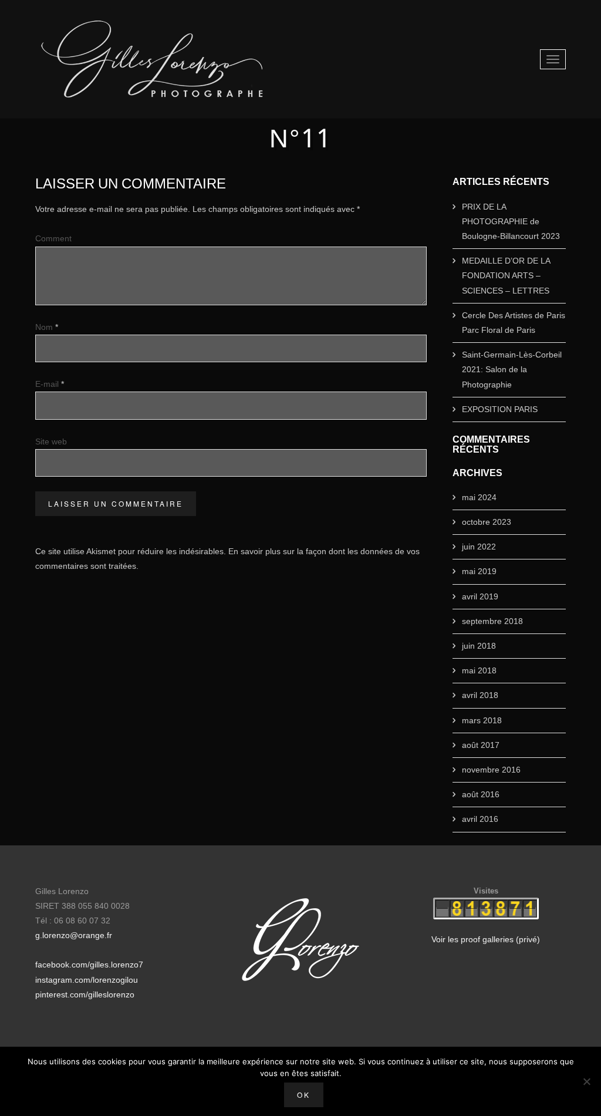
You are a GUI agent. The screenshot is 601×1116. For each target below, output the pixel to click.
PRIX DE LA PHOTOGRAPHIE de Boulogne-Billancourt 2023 (511, 221)
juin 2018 (479, 645)
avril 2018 (480, 695)
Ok (303, 1095)
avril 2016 (480, 819)
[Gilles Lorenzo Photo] (152, 59)
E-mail (49, 384)
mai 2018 (479, 670)
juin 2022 (479, 546)
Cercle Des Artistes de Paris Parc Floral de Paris (513, 323)
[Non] (586, 1081)
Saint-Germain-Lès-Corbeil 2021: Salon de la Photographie (512, 369)
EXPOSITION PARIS (500, 409)
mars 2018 (482, 720)
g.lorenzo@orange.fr (73, 935)
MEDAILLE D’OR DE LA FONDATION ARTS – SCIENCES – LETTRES (506, 275)
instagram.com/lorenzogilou (86, 979)
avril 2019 (480, 596)
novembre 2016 (491, 769)
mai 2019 (479, 571)
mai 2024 (479, 497)
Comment (53, 238)
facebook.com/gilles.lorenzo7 (89, 964)
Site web (51, 441)
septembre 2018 (492, 621)
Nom (46, 327)
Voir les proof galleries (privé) (485, 939)
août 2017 (480, 745)
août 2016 (480, 794)
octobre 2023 (486, 522)
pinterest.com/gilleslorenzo (84, 994)
